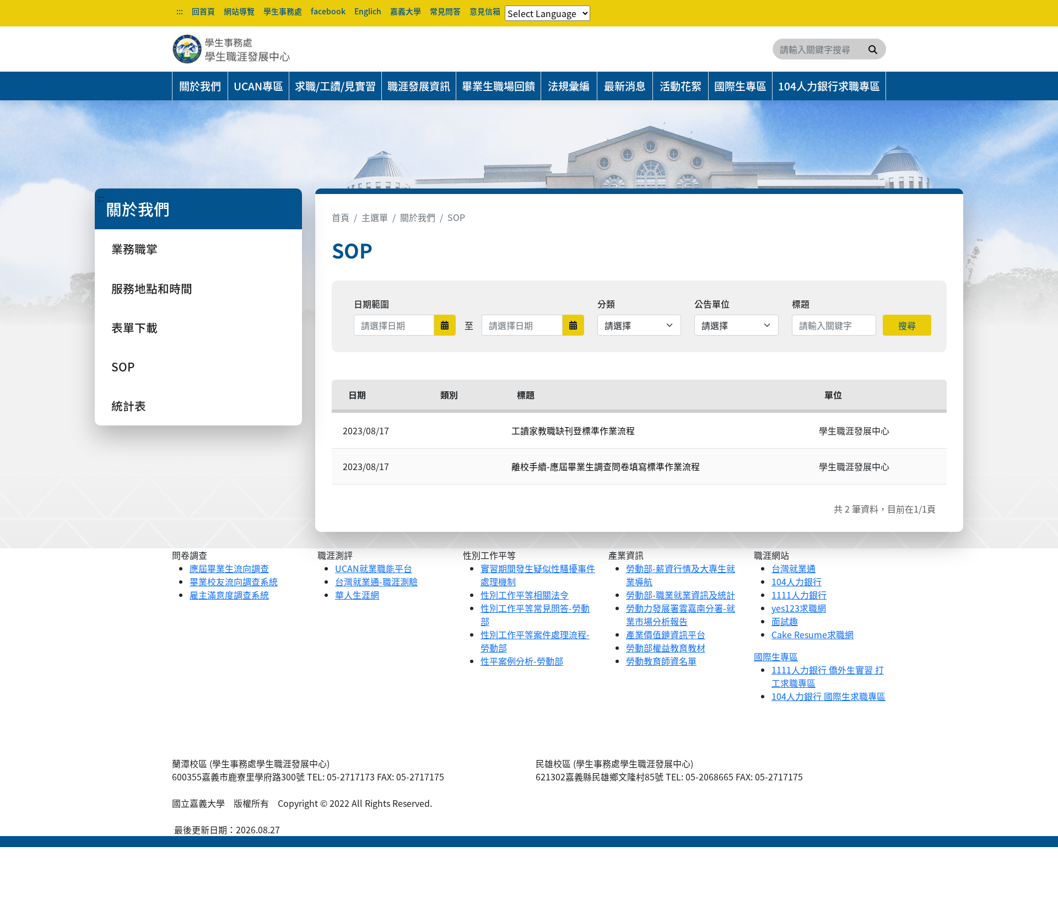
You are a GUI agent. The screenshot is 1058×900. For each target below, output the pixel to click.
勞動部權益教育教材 (665, 647)
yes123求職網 (798, 608)
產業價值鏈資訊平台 (665, 634)
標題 (800, 303)
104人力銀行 (796, 581)
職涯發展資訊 (418, 86)
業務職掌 (134, 248)
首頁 (340, 217)
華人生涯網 (357, 594)
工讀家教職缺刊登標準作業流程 (573, 430)
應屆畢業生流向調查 (229, 568)
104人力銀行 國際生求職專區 (828, 696)
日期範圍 (371, 303)
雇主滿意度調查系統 (229, 594)
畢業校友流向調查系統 (234, 581)
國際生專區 (740, 86)
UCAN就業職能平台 (373, 568)
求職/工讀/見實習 (335, 86)
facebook (328, 11)
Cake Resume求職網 (812, 634)
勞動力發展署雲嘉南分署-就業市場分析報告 (680, 614)
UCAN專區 (258, 86)
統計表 (128, 405)
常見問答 (445, 11)
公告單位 (712, 303)
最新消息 (625, 86)
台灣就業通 (793, 568)
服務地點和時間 (151, 288)
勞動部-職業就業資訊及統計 (680, 594)
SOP (122, 366)
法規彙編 (569, 86)
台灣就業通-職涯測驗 (376, 581)
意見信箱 (484, 11)
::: (179, 11)
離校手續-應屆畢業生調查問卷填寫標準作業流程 (605, 466)
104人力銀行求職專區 (829, 86)
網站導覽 (239, 11)
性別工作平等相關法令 (525, 594)
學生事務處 (282, 11)
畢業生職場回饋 (498, 86)
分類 (606, 303)
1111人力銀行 (799, 594)
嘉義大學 (405, 11)
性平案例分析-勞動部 (522, 660)
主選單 (374, 217)
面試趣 (784, 621)
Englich (367, 11)
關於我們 (200, 86)
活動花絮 (680, 86)
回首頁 (203, 11)
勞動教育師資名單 (661, 660)
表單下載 (134, 327)
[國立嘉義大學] (231, 49)
